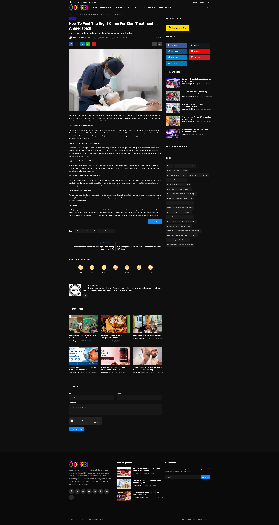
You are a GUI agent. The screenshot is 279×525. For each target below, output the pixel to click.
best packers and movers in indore (178, 189)
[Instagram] (83, 491)
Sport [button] (141, 7)
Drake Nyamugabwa (188, 84)
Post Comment (76, 429)
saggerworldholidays (188, 109)
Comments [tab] (76, 386)
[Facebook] (71, 491)
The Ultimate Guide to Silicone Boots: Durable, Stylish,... (147, 481)
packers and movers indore (176, 175)
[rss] (71, 497)
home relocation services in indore (178, 226)
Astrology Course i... (139, 497)
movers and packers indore (198, 175)
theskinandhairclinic (139, 373)
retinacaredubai (74, 373)
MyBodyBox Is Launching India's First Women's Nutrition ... (114, 368)
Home (95, 7)
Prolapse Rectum (106, 341)
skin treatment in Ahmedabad (96, 210)
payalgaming (186, 134)
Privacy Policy (203, 519)
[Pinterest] (100, 491)
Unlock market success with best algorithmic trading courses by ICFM (94, 248)
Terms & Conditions (188, 519)
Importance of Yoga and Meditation (147, 335)
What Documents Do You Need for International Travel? (194, 105)
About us (84, 2)
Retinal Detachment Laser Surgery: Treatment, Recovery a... (83, 368)
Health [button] (150, 7)
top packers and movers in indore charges (181, 194)
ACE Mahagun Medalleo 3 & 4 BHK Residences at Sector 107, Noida (139, 248)
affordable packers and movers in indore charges (183, 231)
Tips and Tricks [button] (163, 7)
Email (119, 393)
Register (202, 2)
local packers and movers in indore (179, 212)
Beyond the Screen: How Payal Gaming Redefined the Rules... (195, 131)
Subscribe (205, 477)
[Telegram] (94, 491)
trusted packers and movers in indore (179, 198)
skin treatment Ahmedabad (86, 231)
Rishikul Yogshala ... (139, 338)
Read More (154, 222)
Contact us (92, 2)
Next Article (121, 243)
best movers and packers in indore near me (181, 235)
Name (71, 393)
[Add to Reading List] (160, 44)
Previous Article (108, 243)
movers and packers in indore (177, 171)
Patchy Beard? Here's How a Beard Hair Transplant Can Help (147, 368)
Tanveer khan (137, 485)
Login (195, 2)
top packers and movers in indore (178, 184)
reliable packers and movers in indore (179, 203)
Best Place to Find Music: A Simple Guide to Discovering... (146, 469)
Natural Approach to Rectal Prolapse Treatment (112, 336)
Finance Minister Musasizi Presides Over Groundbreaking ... (196, 118)
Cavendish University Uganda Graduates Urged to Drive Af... (196, 80)
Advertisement (74, 2)
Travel (169, 166)
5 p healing (72, 341)
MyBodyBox (104, 373)
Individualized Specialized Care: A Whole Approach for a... (82, 336)
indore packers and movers (176, 180)
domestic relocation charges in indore (179, 217)
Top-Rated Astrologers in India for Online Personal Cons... (146, 494)
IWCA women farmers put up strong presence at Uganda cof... (194, 93)
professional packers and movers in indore (181, 221)
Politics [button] (131, 7)
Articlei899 (136, 473)
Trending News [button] (105, 7)
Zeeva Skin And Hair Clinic (93, 285)
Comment (73, 403)
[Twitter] (77, 491)
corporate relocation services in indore (180, 208)
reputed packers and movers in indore (180, 245)
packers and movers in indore (185, 166)
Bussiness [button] (119, 7)
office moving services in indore (177, 240)
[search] (208, 7)
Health (77, 14)
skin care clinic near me (105, 231)
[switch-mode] (208, 2)
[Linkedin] (106, 491)
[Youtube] (89, 491)
